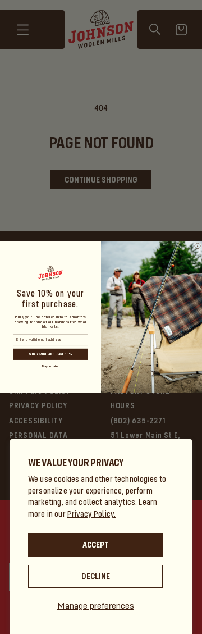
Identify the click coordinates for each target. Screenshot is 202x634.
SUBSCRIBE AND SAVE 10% (50, 354)
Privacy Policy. (91, 514)
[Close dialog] (197, 245)
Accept (95, 545)
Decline (95, 576)
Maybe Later (50, 366)
